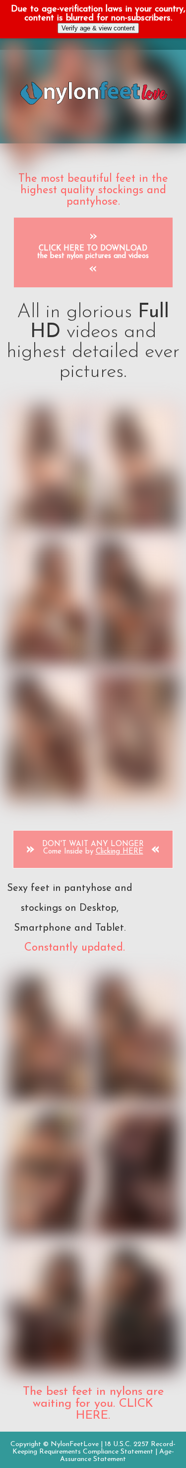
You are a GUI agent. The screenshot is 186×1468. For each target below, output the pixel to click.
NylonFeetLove (75, 1444)
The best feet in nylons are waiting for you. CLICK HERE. (93, 1404)
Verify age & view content (98, 28)
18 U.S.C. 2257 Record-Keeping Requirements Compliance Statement (94, 1448)
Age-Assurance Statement (117, 1455)
